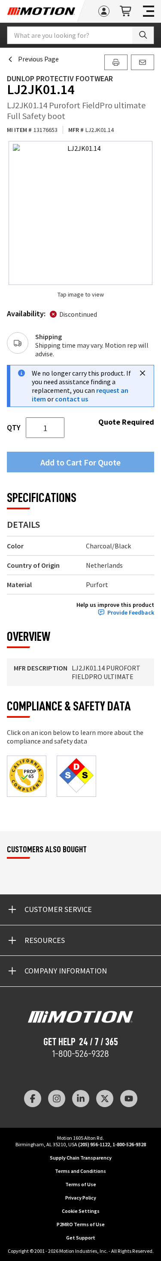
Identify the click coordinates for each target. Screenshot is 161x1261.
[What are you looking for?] (143, 35)
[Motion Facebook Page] (32, 1098)
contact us (71, 399)
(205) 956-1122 (94, 1144)
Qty (14, 427)
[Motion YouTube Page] (128, 1098)
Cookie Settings (81, 1211)
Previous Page (38, 59)
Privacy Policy (80, 1197)
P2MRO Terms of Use (81, 1224)
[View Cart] (126, 11)
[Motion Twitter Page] (104, 1098)
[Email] (142, 62)
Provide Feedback (130, 612)
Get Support (80, 1237)
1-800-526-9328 (80, 1054)
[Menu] (148, 11)
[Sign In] (103, 11)
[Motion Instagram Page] (56, 1098)
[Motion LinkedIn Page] (80, 1098)
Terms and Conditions (80, 1171)
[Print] (116, 62)
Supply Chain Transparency (81, 1157)
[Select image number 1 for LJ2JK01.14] (80, 213)
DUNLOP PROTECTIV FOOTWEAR (60, 78)
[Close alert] (142, 373)
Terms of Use (80, 1184)
